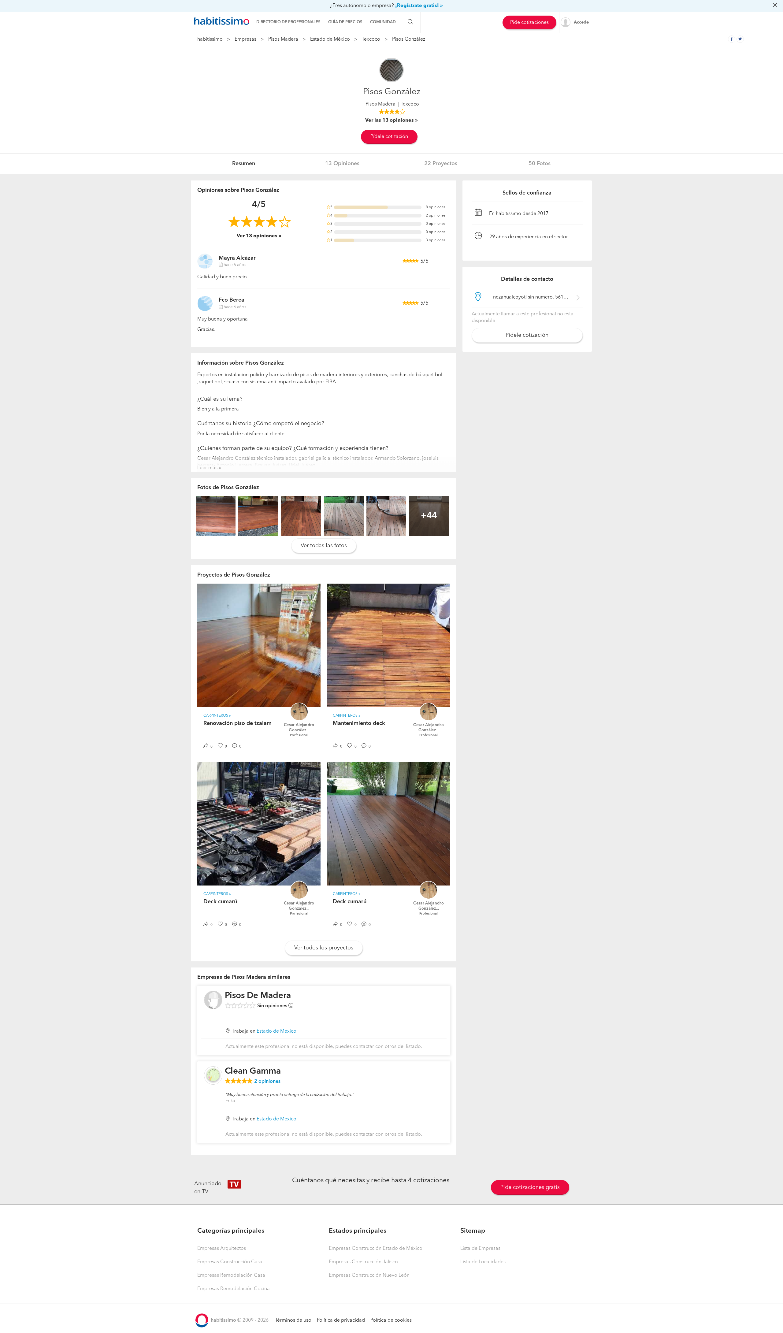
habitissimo (210, 39)
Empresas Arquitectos (221, 1248)
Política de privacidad (341, 1320)
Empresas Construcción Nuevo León (369, 1275)
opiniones (267, 1081)
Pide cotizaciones (529, 22)
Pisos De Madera (258, 996)
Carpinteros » (217, 716)
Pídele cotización (389, 136)
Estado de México (330, 39)
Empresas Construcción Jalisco (363, 1262)
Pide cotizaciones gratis (530, 1187)
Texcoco (371, 39)
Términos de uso (293, 1320)
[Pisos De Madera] (213, 1000)
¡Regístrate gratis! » (419, 5)
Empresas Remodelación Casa (231, 1275)
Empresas (245, 39)
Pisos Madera (283, 39)
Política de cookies (391, 1320)
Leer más (207, 468)
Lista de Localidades (483, 1262)
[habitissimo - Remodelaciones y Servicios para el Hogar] (221, 21)
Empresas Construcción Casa (229, 1262)
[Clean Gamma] (213, 1075)
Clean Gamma (253, 1071)
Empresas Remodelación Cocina (233, 1289)
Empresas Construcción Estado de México (375, 1248)
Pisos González (408, 39)
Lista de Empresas (480, 1248)
